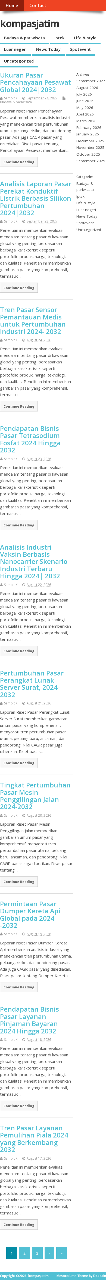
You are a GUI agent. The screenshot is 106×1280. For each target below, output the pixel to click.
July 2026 (84, 94)
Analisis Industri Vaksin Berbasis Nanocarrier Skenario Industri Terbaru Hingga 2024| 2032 (33, 561)
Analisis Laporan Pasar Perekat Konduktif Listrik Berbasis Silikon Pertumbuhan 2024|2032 (35, 198)
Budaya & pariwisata (24, 37)
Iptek (59, 37)
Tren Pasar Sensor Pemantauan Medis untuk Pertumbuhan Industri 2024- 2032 (33, 320)
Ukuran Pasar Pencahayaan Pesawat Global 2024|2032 (35, 82)
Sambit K (10, 98)
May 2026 (84, 107)
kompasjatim (29, 23)
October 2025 (88, 154)
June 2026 (84, 100)
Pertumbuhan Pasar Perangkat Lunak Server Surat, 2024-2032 (32, 683)
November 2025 (90, 147)
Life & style (85, 37)
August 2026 (87, 87)
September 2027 (90, 80)
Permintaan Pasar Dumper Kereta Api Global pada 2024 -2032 (30, 914)
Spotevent (80, 49)
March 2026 (86, 120)
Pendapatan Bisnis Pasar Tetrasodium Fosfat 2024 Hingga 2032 (30, 439)
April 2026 (85, 114)
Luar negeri (15, 49)
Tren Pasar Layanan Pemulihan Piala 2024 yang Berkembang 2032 (34, 1138)
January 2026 (87, 134)
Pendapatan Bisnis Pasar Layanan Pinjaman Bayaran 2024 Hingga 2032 (29, 1020)
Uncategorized (19, 61)
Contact (37, 5)
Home (11, 5)
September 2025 (90, 160)
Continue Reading (19, 162)
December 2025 (90, 140)
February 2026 (88, 127)
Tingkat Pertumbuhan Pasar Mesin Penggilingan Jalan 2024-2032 (35, 795)
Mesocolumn (66, 1275)
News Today (48, 49)
